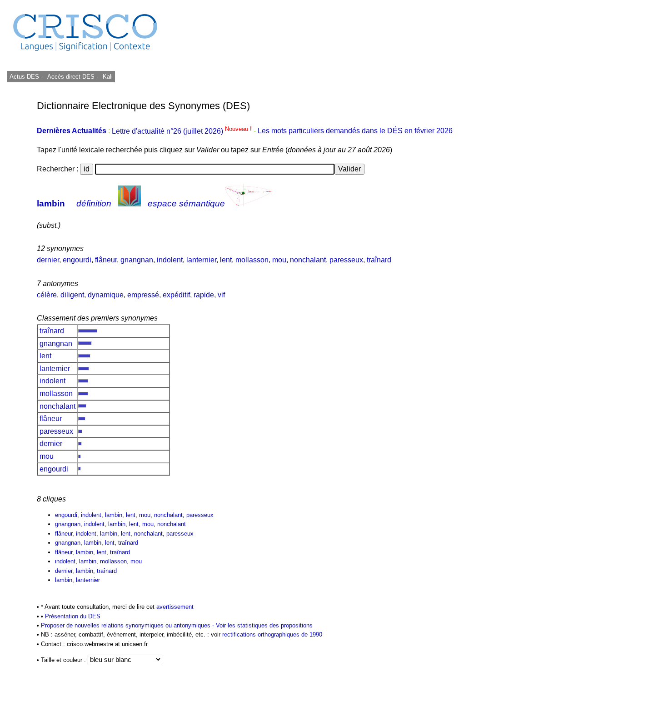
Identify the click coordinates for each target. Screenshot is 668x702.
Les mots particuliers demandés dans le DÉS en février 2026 (355, 131)
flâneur (106, 260)
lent (226, 260)
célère (47, 295)
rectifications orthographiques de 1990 (272, 634)
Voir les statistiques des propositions (264, 625)
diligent (72, 295)
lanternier (201, 260)
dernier (48, 260)
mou (279, 260)
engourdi (77, 260)
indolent (170, 260)
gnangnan (136, 260)
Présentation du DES (72, 616)
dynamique (106, 295)
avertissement (175, 606)
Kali (108, 76)
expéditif (176, 295)
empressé (143, 295)
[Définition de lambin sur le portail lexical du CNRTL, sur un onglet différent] (129, 203)
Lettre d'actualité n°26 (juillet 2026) (183, 131)
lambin (51, 203)
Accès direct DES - (72, 76)
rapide (204, 295)
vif (221, 295)
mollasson (252, 260)
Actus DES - (26, 76)
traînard (379, 260)
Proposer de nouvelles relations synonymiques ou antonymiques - (128, 625)
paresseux (346, 260)
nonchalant (308, 260)
